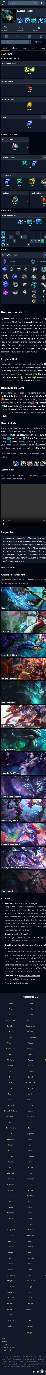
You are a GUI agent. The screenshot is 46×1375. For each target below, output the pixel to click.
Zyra (30, 1298)
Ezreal (30, 1077)
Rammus (10, 1184)
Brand (30, 1003)
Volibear (30, 1179)
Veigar (10, 1252)
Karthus (11, 1167)
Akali (30, 1094)
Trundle (11, 1258)
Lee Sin (30, 1009)
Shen (30, 1139)
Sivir (11, 1082)
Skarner (30, 1031)
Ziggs (30, 1218)
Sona (11, 1207)
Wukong (11, 1326)
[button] (27, 148)
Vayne (30, 1014)
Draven (30, 1230)
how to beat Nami (9, 348)
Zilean (10, 1145)
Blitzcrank (11, 1275)
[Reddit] (38, 1372)
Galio (11, 1014)
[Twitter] (33, 1372)
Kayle (11, 1054)
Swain (10, 1264)
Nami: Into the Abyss (28, 903)
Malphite (10, 1281)
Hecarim (30, 1235)
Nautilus (30, 1196)
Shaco (10, 1196)
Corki (11, 1235)
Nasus (30, 1043)
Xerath (30, 1150)
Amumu (11, 1179)
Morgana (10, 1139)
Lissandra (30, 1258)
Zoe (30, 1292)
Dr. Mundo (11, 1201)
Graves (30, 1167)
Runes (24, 48)
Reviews (5, 1341)
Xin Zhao (10, 1026)
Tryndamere (11, 1128)
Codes (4, 1344)
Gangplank (10, 1230)
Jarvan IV (10, 1309)
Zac (30, 1320)
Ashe (11, 1122)
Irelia (11, 1218)
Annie (10, 1003)
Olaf (11, 1009)
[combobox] (15, 42)
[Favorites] (41, 3)
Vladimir (10, 1043)
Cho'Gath (10, 1173)
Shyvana (30, 1156)
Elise (11, 1315)
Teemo (10, 1094)
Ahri (30, 1162)
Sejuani (30, 1207)
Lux (30, 1145)
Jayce (30, 1252)
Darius (30, 1247)
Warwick (10, 1105)
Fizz (30, 1173)
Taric (11, 1247)
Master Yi (11, 1060)
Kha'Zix (30, 1241)
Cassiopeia (30, 1026)
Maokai (11, 1298)
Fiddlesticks (10, 1048)
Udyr (30, 1054)
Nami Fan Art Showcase (29, 975)
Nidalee (30, 1048)
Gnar (30, 1315)
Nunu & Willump (10, 1111)
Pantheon (30, 1071)
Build (5, 48)
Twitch (10, 1162)
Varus (30, 1190)
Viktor (30, 1201)
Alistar (10, 1065)
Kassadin (10, 1213)
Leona (30, 1111)
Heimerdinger (30, 1037)
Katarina (10, 1286)
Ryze (11, 1071)
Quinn (30, 1269)
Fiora (30, 1213)
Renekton (11, 1303)
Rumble (30, 1020)
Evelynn (11, 1156)
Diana (30, 1264)
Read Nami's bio (8, 567)
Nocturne (11, 1292)
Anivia (10, 1190)
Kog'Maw (30, 1133)
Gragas (30, 1065)
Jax (11, 1133)
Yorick (30, 1088)
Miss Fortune (11, 1116)
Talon (30, 1122)
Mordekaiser (30, 1082)
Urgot (10, 1031)
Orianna (11, 1320)
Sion (11, 1077)
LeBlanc (11, 1037)
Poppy (30, 1060)
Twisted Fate (11, 1020)
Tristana (11, 1099)
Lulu (30, 1224)
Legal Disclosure (8, 1347)
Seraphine (30, 1309)
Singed (11, 1150)
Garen (30, 1105)
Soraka (10, 1088)
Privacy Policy (7, 1350)
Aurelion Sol (30, 1281)
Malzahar (30, 1116)
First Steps (21, 934)
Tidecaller (24, 983)
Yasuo (30, 1326)
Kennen (30, 1099)
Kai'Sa (30, 1303)
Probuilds (14, 48)
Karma (10, 1241)
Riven (30, 1128)
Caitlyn (11, 1269)
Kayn (30, 1286)
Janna (10, 1224)
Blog (3, 1338)
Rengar (30, 1184)
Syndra (30, 1275)
